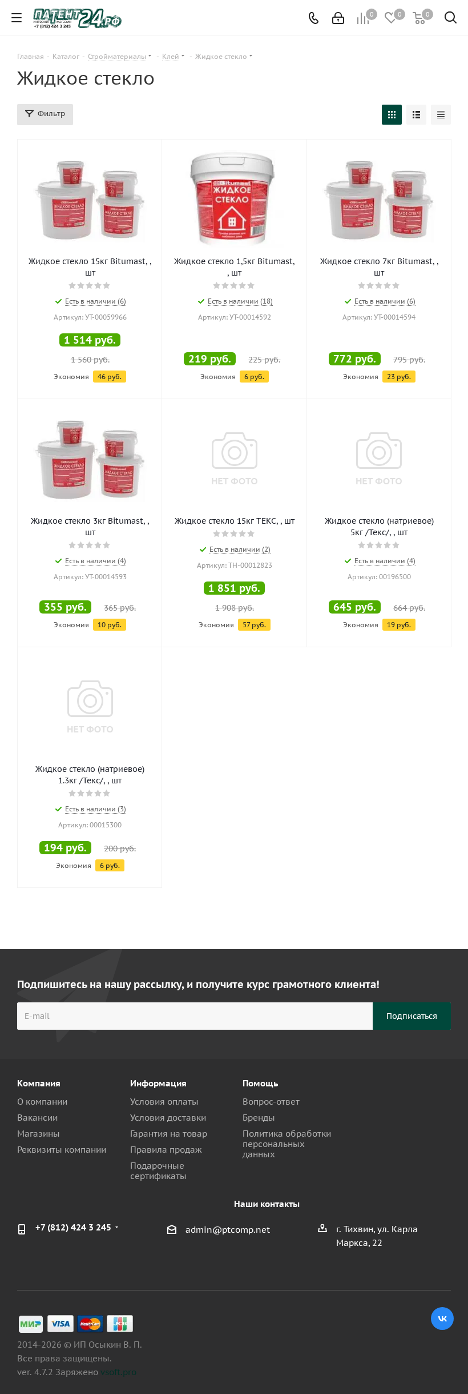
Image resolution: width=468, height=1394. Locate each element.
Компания (38, 1083)
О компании (42, 1101)
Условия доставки (168, 1117)
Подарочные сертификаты (158, 1170)
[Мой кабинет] (338, 18)
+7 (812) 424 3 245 (73, 1227)
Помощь (260, 1083)
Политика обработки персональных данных (287, 1144)
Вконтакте (442, 1318)
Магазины (38, 1133)
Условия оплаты (164, 1101)
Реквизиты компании (61, 1149)
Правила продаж (166, 1149)
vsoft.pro (118, 1372)
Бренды (259, 1117)
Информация (158, 1083)
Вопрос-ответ (271, 1101)
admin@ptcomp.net (227, 1229)
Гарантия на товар (168, 1133)
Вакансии (37, 1117)
